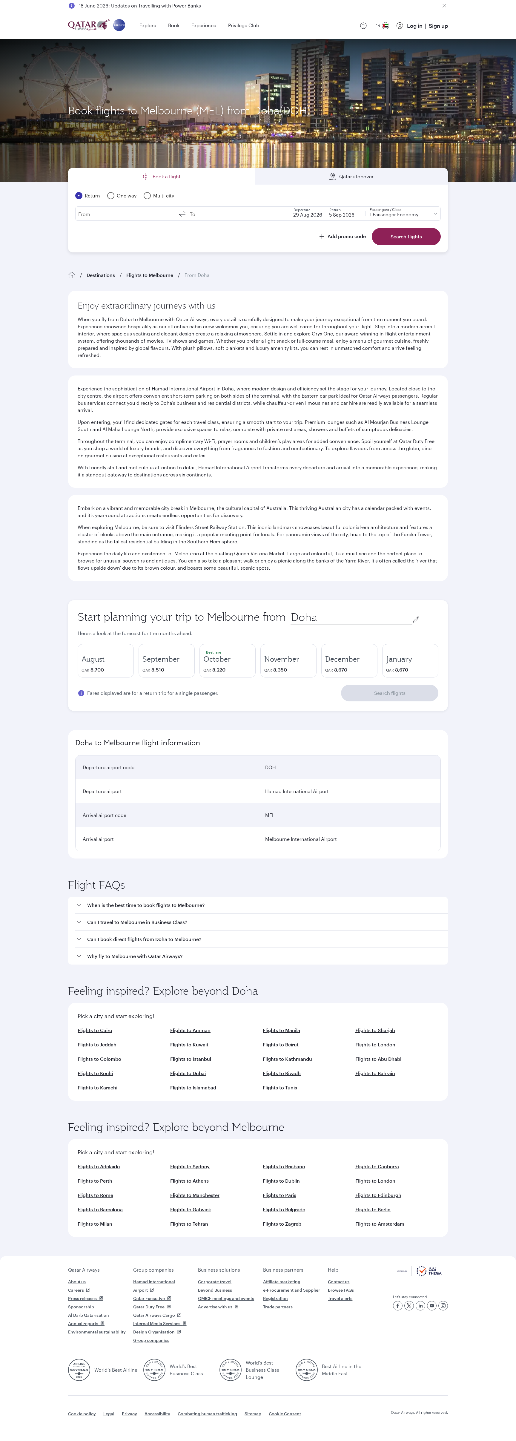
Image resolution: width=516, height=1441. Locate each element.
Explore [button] (147, 25)
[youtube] (432, 1305)
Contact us (338, 1281)
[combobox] (351, 617)
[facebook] (398, 1305)
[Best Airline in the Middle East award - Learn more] (307, 1370)
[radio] (106, 660)
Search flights (390, 693)
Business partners (283, 1270)
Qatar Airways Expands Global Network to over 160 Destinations (151, 5)
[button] (261, 905)
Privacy (129, 1413)
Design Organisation (154, 1331)
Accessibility (157, 1413)
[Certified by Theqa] (419, 1274)
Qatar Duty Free (149, 1306)
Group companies (153, 1270)
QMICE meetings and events (226, 1298)
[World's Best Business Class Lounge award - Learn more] (230, 1370)
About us (77, 1281)
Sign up (438, 25)
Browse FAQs (341, 1290)
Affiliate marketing (281, 1281)
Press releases (82, 1298)
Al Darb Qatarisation (88, 1315)
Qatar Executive (149, 1298)
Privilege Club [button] (243, 25)
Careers (76, 1290)
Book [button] (173, 25)
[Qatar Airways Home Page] (89, 25)
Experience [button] (203, 25)
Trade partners (278, 1306)
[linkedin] (420, 1305)
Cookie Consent (285, 1413)
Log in (415, 25)
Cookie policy (82, 1413)
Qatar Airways (84, 1270)
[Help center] (363, 25)
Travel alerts (340, 1298)
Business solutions (219, 1270)
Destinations (101, 275)
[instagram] (443, 1305)
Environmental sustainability (97, 1331)
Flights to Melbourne (149, 275)
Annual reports (83, 1323)
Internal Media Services (156, 1323)
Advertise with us (215, 1306)
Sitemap (253, 1413)
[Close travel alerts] (444, 5)
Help (333, 1270)
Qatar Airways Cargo (154, 1315)
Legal (108, 1413)
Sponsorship (81, 1306)
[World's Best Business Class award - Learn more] (154, 1370)
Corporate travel (214, 1281)
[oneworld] (119, 25)
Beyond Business (215, 1290)
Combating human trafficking (207, 1413)
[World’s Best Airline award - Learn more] (79, 1370)
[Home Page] (71, 275)
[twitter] (409, 1305)
